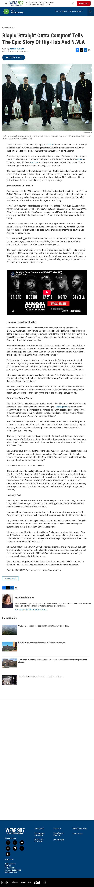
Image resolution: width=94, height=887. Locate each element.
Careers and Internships (39, 840)
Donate (84, 3)
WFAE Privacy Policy (80, 828)
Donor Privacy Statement (59, 834)
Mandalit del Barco (17, 49)
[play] (6, 11)
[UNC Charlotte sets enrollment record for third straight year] (9, 646)
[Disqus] (47, 730)
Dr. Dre (79, 159)
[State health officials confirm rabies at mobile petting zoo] (9, 680)
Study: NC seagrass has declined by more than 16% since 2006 (43, 626)
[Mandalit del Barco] (7, 601)
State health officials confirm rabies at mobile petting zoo (41, 677)
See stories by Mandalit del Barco (31, 609)
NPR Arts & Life (8, 28)
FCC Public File (59, 840)
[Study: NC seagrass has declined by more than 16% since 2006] (9, 630)
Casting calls (61, 406)
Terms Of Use (78, 834)
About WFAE (39, 828)
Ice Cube (34, 162)
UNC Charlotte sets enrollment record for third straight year (41, 643)
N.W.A (50, 144)
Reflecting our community (40, 834)
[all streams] (90, 11)
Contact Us (57, 828)
